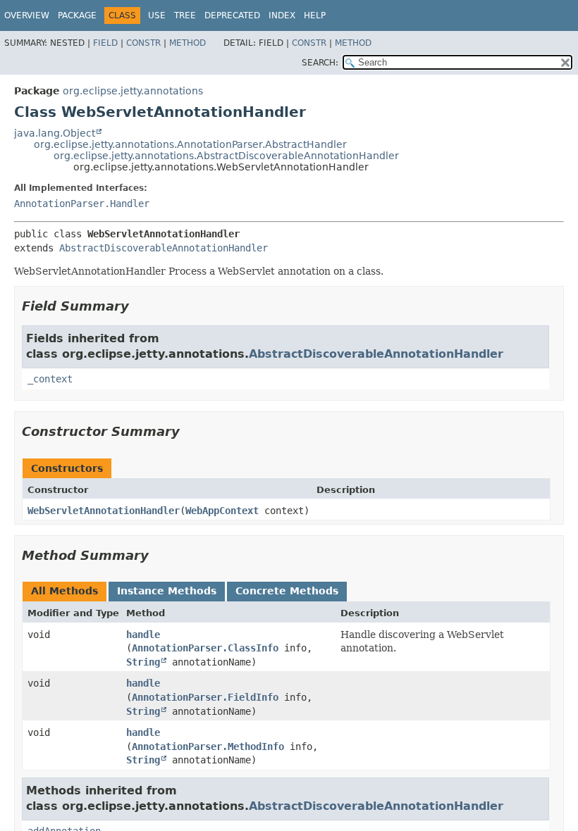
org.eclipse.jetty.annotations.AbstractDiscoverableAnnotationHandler (226, 155)
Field (105, 43)
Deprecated (232, 15)
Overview (26, 15)
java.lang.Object (54, 133)
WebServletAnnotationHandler (103, 510)
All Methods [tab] (64, 590)
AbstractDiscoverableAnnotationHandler (163, 248)
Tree (185, 15)
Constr (143, 43)
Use (157, 15)
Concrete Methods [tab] (286, 590)
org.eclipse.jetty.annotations (133, 90)
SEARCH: (320, 63)
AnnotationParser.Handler (81, 203)
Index (282, 15)
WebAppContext (222, 510)
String (143, 662)
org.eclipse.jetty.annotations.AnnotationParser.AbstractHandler (190, 144)
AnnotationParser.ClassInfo (205, 648)
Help (315, 15)
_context (50, 379)
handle (143, 634)
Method (187, 43)
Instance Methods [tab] (166, 590)
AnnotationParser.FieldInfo (205, 697)
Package (77, 15)
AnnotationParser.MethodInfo (208, 746)
